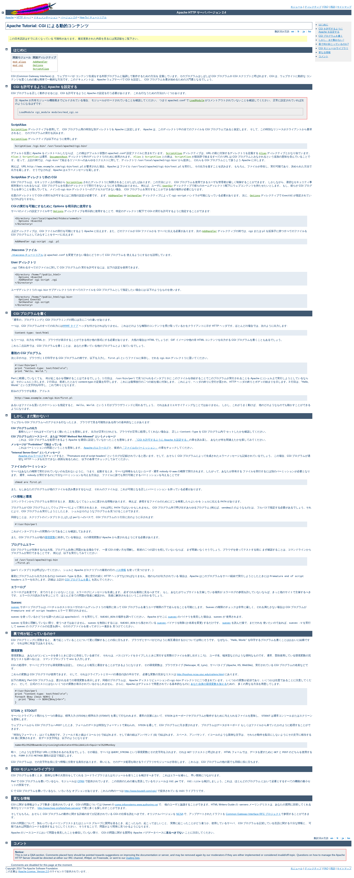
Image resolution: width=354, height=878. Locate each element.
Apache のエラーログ (96, 447)
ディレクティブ (313, 7)
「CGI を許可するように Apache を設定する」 (162, 439)
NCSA (179, 813)
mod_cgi (18, 65)
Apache (10, 17)
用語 (332, 7)
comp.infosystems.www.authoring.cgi (136, 804)
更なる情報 (325, 52)
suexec (15, 607)
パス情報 (121, 569)
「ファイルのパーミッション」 (140, 447)
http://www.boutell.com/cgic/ (140, 790)
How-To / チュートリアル (93, 17)
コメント (323, 56)
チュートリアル (27, 254)
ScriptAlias (41, 68)
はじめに (323, 24)
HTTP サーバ (24, 17)
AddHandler (40, 61)
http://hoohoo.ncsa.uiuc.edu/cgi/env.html (200, 674)
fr (298, 31)
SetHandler (134, 195)
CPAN (80, 781)
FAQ (325, 7)
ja (304, 31)
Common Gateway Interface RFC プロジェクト (253, 813)
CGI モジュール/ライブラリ (333, 48)
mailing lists (133, 857)
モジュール (297, 7)
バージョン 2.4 (69, 17)
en (293, 31)
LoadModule (197, 100)
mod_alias (19, 61)
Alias (262, 153)
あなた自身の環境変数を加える (209, 683)
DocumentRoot (58, 156)
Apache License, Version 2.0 (33, 871)
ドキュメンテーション (46, 17)
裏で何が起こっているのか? (334, 44)
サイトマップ (344, 7)
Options (38, 65)
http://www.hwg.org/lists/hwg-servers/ (59, 808)
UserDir (167, 185)
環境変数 (50, 537)
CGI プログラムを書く (331, 36)
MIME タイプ (70, 325)
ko (310, 31)
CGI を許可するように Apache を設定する (331, 30)
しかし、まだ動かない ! (331, 40)
